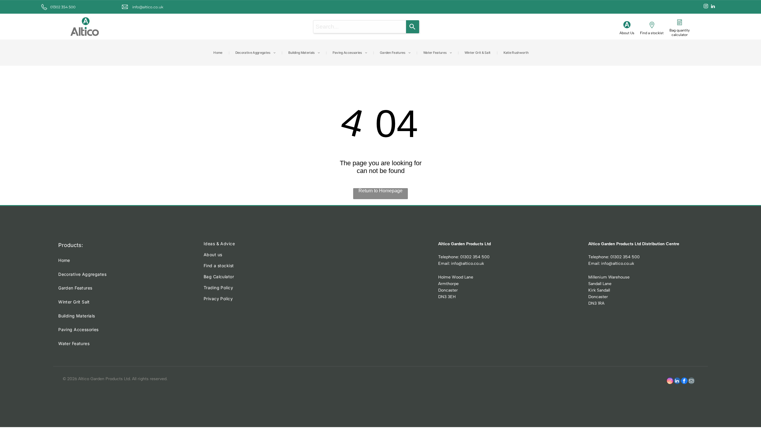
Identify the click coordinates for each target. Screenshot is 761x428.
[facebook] (684, 381)
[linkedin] (713, 7)
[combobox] (359, 26)
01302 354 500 (63, 7)
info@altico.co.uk (147, 7)
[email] (691, 381)
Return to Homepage (380, 190)
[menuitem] (218, 53)
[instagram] (705, 7)
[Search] (412, 26)
